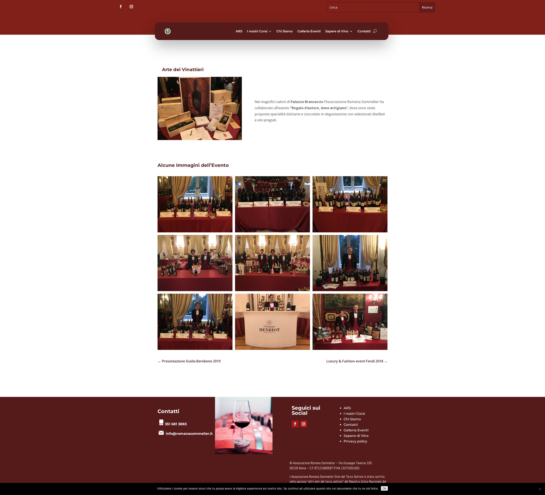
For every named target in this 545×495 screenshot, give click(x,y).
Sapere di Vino (337, 31)
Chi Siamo (284, 31)
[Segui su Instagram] (131, 6)
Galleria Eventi (309, 31)
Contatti (364, 31)
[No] (540, 489)
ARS (239, 31)
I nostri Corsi (257, 31)
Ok (384, 488)
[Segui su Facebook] (120, 6)
